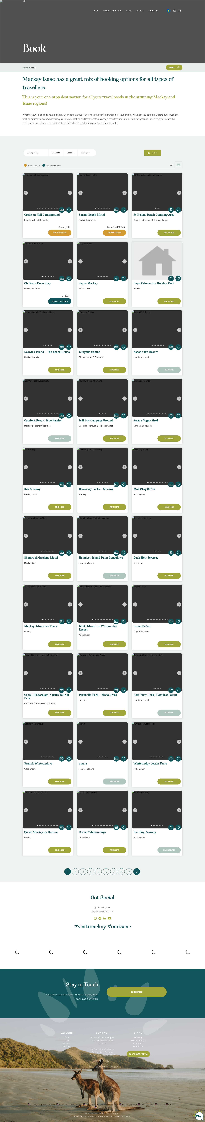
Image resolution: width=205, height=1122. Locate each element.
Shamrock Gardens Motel (41, 559)
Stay (128, 10)
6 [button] (106, 871)
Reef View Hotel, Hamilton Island (156, 696)
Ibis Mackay (32, 490)
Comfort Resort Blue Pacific (42, 421)
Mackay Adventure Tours (40, 627)
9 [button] (129, 871)
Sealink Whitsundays (38, 765)
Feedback (138, 1046)
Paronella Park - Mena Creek (98, 696)
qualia (83, 765)
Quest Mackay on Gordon (41, 833)
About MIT (138, 1043)
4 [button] (90, 871)
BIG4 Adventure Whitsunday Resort (98, 629)
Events (140, 10)
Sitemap (138, 1037)
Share (172, 67)
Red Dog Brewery (145, 833)
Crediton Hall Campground (42, 216)
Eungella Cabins (89, 353)
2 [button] (75, 871)
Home (25, 67)
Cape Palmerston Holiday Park (154, 284)
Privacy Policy (138, 1040)
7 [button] (113, 871)
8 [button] (121, 871)
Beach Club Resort (146, 353)
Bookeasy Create (122, 1116)
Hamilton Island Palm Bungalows (101, 559)
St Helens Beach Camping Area (154, 216)
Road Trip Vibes (112, 10)
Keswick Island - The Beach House (47, 353)
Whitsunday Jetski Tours (150, 765)
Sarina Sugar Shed (146, 421)
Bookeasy (92, 1116)
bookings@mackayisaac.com (103, 1067)
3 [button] (83, 871)
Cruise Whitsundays (92, 833)
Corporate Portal (138, 1054)
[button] (36, 152)
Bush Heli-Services (146, 559)
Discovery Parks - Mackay (96, 490)
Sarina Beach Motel (92, 216)
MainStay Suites (144, 490)
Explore (153, 10)
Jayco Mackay (88, 284)
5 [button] (98, 871)
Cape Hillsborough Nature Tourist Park (46, 698)
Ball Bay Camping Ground (96, 421)
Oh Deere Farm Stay (37, 284)
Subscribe (137, 991)
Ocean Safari (142, 627)
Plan (95, 10)
